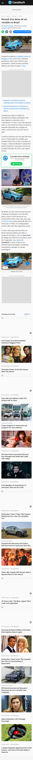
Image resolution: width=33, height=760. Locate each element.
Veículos (15, 16)
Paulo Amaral (8, 26)
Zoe (24, 66)
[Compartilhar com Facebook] (6, 31)
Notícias (8, 16)
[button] (16, 261)
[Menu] (3, 3)
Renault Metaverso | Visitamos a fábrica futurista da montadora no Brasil (16, 108)
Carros (20, 16)
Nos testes (17, 240)
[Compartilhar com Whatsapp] (2, 31)
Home (2, 16)
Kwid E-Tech (7, 221)
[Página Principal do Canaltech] (16, 3)
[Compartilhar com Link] (10, 31)
